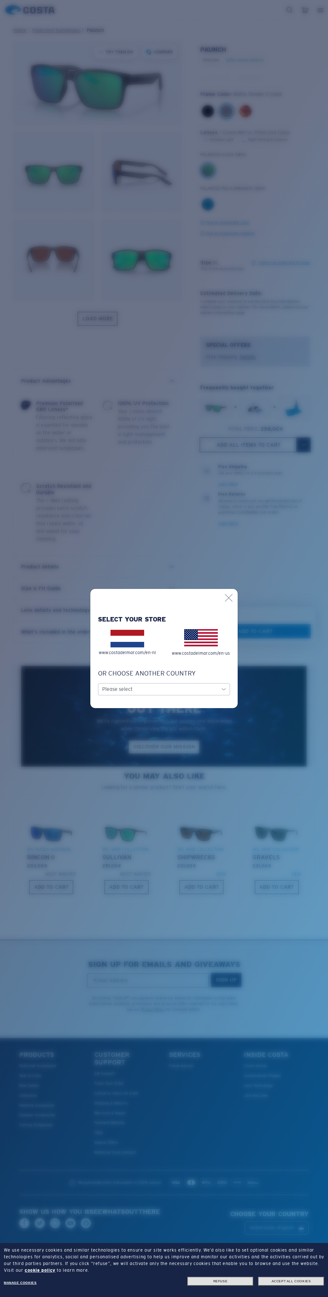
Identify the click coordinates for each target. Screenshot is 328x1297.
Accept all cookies (291, 1281)
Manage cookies (20, 1283)
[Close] (229, 598)
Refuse (220, 1281)
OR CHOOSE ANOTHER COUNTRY (147, 673)
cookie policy (40, 1270)
